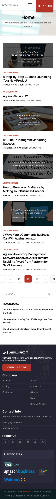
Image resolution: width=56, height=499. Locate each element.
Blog (32, 398)
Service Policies (38, 404)
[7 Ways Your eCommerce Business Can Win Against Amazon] (28, 213)
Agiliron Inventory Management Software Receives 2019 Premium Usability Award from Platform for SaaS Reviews (26, 259)
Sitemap (34, 392)
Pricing (5, 386)
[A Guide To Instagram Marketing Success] (28, 118)
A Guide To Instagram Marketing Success (24, 142)
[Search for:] (28, 294)
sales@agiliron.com (12, 422)
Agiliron (19, 85)
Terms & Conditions (13, 496)
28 (37, 279)
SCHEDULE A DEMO (16, 367)
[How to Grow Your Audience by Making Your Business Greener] (28, 166)
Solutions (6, 380)
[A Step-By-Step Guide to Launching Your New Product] (28, 55)
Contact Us (36, 386)
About (33, 380)
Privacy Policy (32, 496)
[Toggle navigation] (30, 5)
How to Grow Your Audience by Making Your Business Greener (23, 189)
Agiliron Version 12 (15, 96)
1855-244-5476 (10, 428)
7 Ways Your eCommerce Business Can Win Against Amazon (26, 236)
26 (19, 279)
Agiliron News (10, 92)
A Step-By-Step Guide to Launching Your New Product (27, 78)
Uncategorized (11, 72)
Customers (7, 392)
